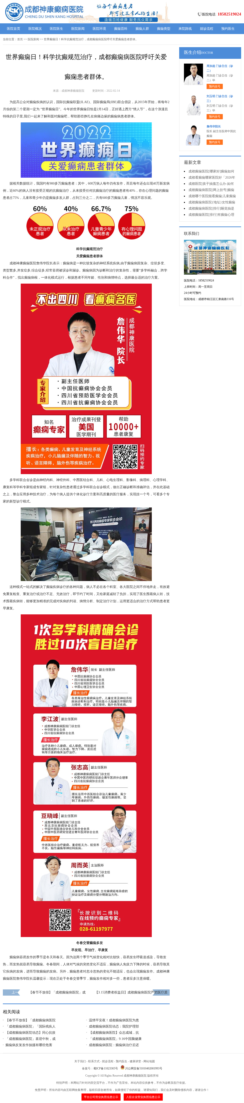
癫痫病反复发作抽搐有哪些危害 (28, 1045)
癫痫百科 (120, 28)
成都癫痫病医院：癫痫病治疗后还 (114, 1045)
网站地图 (149, 1061)
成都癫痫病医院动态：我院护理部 (114, 1026)
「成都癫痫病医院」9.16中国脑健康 (115, 1039)
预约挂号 (214, 86)
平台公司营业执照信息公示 (101, 1097)
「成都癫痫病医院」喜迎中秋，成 (30, 1039)
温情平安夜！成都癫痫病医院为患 (114, 1020)
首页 (20, 39)
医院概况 (35, 28)
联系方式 (94, 1061)
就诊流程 (206, 28)
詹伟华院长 (214, 126)
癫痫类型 (163, 28)
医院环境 (99, 28)
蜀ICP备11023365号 (105, 1068)
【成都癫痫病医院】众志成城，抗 (114, 1032)
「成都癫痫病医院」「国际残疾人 (30, 1026)
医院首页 (13, 28)
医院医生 (56, 28)
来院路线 (185, 28)
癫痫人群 (142, 28)
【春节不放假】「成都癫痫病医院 (30, 1020)
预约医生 (228, 28)
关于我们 (80, 1061)
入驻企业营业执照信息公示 (143, 1097)
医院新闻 (78, 28)
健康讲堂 (135, 1061)
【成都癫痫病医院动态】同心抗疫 (30, 1032)
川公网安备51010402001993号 (143, 1068)
